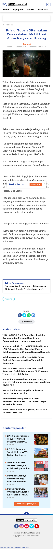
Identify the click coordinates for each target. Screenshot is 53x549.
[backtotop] (26, 514)
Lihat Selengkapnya (25, 504)
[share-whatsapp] (29, 315)
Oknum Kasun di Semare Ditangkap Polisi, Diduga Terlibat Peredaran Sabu (18, 465)
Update (36, 184)
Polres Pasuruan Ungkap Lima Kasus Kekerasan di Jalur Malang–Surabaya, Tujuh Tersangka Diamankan (18, 492)
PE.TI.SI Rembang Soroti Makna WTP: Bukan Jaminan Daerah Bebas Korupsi (19, 452)
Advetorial (42, 9)
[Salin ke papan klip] (33, 315)
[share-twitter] (24, 315)
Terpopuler (18, 9)
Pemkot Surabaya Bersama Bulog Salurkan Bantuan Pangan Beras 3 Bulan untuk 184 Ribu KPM (19, 478)
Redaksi (16, 533)
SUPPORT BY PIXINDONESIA (14, 547)
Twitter (32, 529)
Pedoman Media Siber (30, 533)
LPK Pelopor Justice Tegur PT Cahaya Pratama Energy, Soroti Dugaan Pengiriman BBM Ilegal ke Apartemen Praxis (19, 439)
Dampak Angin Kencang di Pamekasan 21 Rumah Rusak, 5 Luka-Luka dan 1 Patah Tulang (26, 288)
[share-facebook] (20, 315)
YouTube (38, 529)
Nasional (8, 299)
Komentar (27, 322)
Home (6, 9)
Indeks (30, 9)
